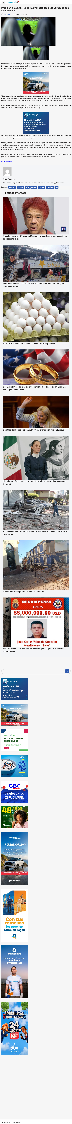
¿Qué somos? (16, 1122)
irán (27, 187)
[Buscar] (67, 671)
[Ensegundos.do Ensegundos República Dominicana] (13, 2)
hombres (20, 187)
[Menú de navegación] (3, 2)
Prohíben (50, 187)
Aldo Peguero (7, 14)
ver (56, 187)
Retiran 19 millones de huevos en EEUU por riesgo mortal (29, 343)
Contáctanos (6, 1122)
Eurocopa (12, 187)
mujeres (34, 187)
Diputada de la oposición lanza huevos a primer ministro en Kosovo (33, 430)
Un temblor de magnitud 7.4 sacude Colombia (23, 592)
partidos (42, 187)
